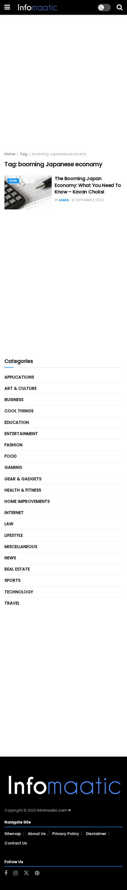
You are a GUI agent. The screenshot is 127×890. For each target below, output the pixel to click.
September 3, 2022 (89, 200)
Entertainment (21, 434)
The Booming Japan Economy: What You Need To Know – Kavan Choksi (88, 185)
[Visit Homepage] (37, 7)
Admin (64, 200)
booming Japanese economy (59, 153)
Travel (11, 603)
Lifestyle (13, 535)
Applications (19, 377)
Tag (23, 153)
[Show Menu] (7, 7)
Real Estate (17, 569)
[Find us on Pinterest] (37, 873)
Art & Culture (20, 388)
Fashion (13, 445)
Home (9, 153)
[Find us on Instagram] (15, 873)
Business (13, 400)
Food (10, 456)
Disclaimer (96, 833)
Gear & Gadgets (22, 479)
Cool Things (18, 411)
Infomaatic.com (52, 810)
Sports (12, 580)
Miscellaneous (20, 547)
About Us (36, 833)
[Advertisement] (63, 78)
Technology (18, 592)
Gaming (13, 467)
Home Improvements (27, 501)
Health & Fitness (22, 490)
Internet (14, 513)
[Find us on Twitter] (26, 873)
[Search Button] (120, 7)
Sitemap (12, 833)
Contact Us (15, 843)
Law (8, 524)
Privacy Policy (65, 833)
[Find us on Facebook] (5, 873)
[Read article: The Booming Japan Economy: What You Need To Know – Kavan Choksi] (28, 192)
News (13, 180)
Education (16, 422)
